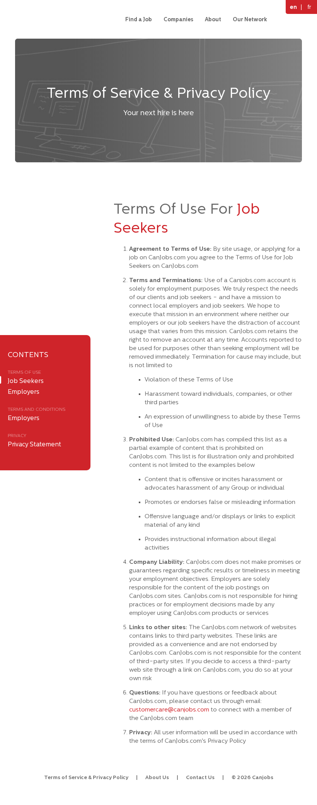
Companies (178, 19)
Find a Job (138, 19)
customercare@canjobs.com (169, 709)
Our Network (250, 19)
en (293, 6)
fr (309, 6)
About (213, 19)
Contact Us (200, 777)
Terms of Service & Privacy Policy (86, 777)
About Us (157, 777)
